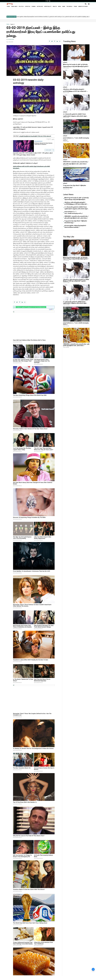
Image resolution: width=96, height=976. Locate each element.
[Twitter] (48, 1)
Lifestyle (27, 6)
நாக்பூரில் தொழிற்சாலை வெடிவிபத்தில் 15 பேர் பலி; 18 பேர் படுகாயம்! (35, 136)
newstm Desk (11, 39)
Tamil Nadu (14, 6)
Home (8, 6)
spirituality (47, 6)
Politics (21, 6)
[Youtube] (50, 1)
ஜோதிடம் (12, 24)
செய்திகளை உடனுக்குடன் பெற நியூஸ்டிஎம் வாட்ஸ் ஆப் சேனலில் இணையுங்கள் (31, 307)
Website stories (83, 6)
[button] (88, 4)
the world (69, 6)
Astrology (40, 6)
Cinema (34, 6)
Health (55, 6)
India (59, 6)
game (63, 6)
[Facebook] (46, 1)
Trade (75, 6)
